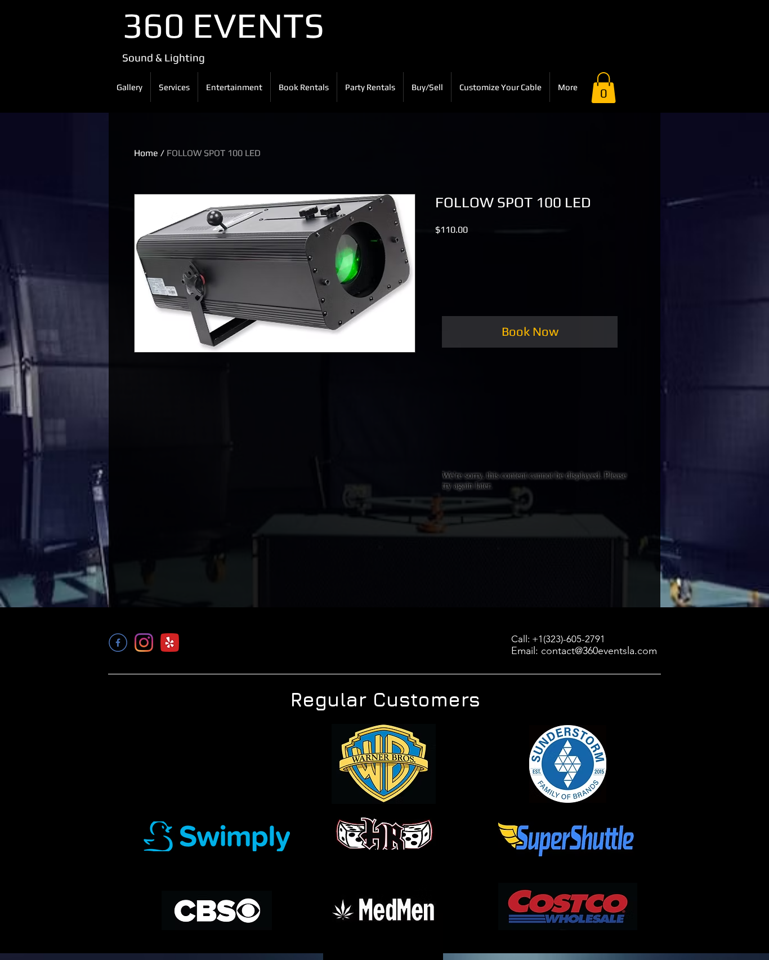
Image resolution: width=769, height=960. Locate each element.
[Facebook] (118, 642)
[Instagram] (144, 642)
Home (146, 153)
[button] (603, 87)
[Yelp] (169, 642)
